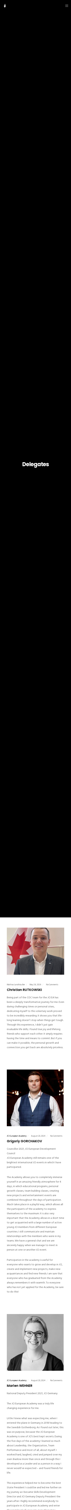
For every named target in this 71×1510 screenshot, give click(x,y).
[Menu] (65, 5)
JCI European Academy (17, 1136)
